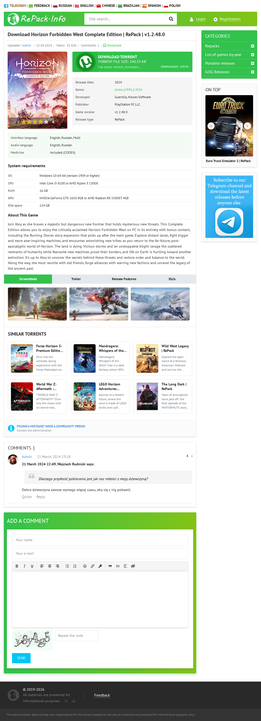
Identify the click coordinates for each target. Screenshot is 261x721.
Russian (65, 6)
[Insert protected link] (100, 566)
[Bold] (17, 566)
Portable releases (220, 63)
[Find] (171, 19)
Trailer (76, 279)
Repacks (212, 46)
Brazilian (130, 6)
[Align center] (50, 566)
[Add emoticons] (85, 566)
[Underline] (32, 566)
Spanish (154, 6)
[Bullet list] (67, 566)
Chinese (108, 6)
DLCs (172, 279)
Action (119, 90)
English (86, 6)
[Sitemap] (73, 699)
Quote (27, 497)
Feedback (42, 6)
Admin (26, 46)
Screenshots (28, 279)
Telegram (17, 6)
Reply (40, 497)
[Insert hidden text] (133, 566)
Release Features (124, 279)
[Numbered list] (75, 566)
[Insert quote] (110, 566)
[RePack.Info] (37, 19)
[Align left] (42, 566)
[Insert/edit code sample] (118, 566)
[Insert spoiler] (125, 566)
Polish (174, 6)
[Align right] (57, 566)
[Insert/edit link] (92, 566)
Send (21, 658)
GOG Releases (217, 72)
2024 (138, 90)
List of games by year (223, 54)
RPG (129, 90)
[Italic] (24, 566)
